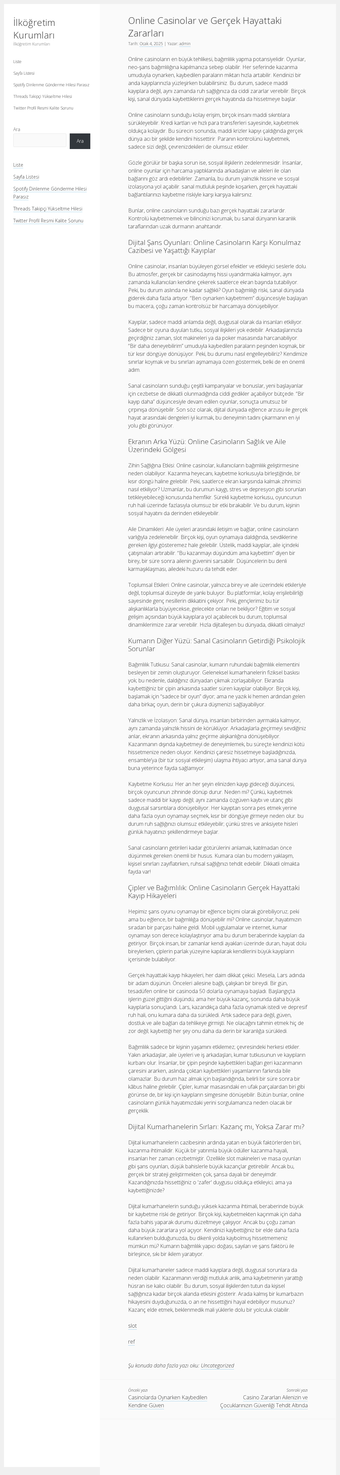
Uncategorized (217, 1365)
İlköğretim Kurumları (34, 28)
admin (185, 43)
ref (131, 1341)
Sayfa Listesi (24, 73)
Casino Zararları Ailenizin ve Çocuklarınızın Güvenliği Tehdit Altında (264, 1401)
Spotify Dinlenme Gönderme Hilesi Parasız (51, 85)
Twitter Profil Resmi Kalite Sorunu (43, 108)
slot (132, 1325)
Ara (16, 129)
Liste (17, 61)
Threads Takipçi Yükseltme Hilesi (42, 96)
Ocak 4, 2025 (151, 43)
